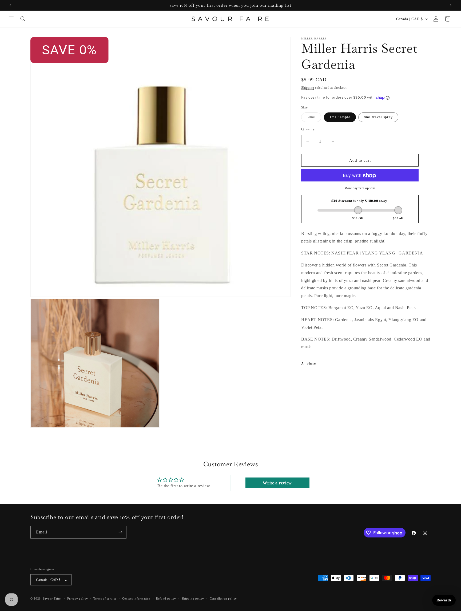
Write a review (277, 483)
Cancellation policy (223, 598)
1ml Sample (339, 117)
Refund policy (166, 598)
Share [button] (311, 364)
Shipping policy (193, 598)
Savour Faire (52, 598)
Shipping (307, 88)
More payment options (360, 188)
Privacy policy (77, 598)
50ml (314, 118)
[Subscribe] (120, 532)
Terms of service (105, 598)
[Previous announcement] (10, 5)
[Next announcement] (450, 5)
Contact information (136, 598)
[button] (11, 19)
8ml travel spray (378, 117)
